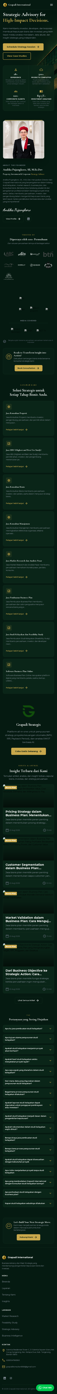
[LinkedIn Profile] (28, 219)
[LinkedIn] (4, 1378)
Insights (6, 1301)
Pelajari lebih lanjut (17, 429)
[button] (28, 1028)
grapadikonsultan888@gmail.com (21, 1367)
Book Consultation (29, 368)
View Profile (13, 219)
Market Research (10, 1316)
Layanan (6, 1288)
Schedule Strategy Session (23, 47)
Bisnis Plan (11, 788)
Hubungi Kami (28, 1237)
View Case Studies (17, 56)
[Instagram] (11, 1378)
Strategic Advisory (10, 1329)
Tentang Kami (8, 1294)
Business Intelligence (12, 1335)
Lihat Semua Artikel (28, 1000)
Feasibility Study (10, 1322)
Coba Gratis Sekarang (28, 751)
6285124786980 (13, 1360)
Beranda (6, 1281)
